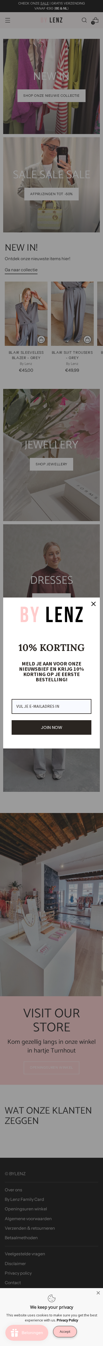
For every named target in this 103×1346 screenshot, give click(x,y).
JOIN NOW (51, 727)
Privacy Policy (67, 1320)
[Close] (98, 1293)
